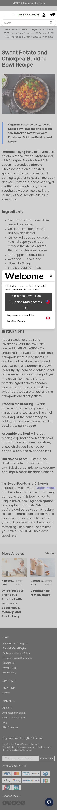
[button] (5, 15)
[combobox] (25, 23)
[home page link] (29, 15)
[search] (51, 23)
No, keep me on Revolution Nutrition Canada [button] (21, 318)
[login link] (43, 14)
